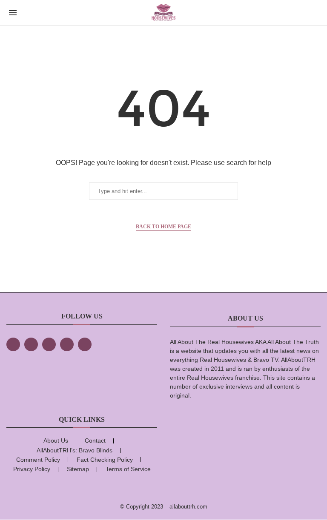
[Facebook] (13, 344)
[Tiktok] (67, 344)
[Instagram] (49, 344)
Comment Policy (38, 459)
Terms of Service (128, 469)
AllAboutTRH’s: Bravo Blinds (74, 450)
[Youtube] (85, 344)
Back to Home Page (163, 227)
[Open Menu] (13, 13)
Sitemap (78, 469)
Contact (95, 440)
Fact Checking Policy (105, 459)
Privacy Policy (31, 469)
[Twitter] (31, 344)
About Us (55, 440)
